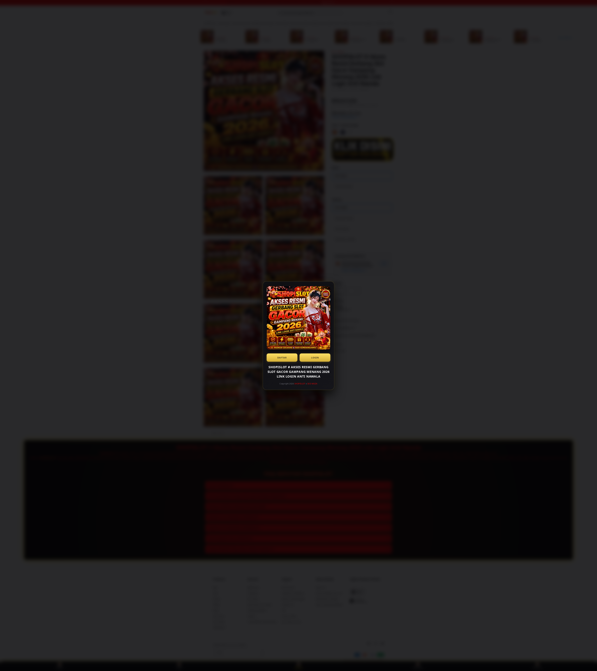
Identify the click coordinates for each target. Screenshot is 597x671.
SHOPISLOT (299, 383)
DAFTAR (282, 357)
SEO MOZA (312, 383)
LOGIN (315, 357)
